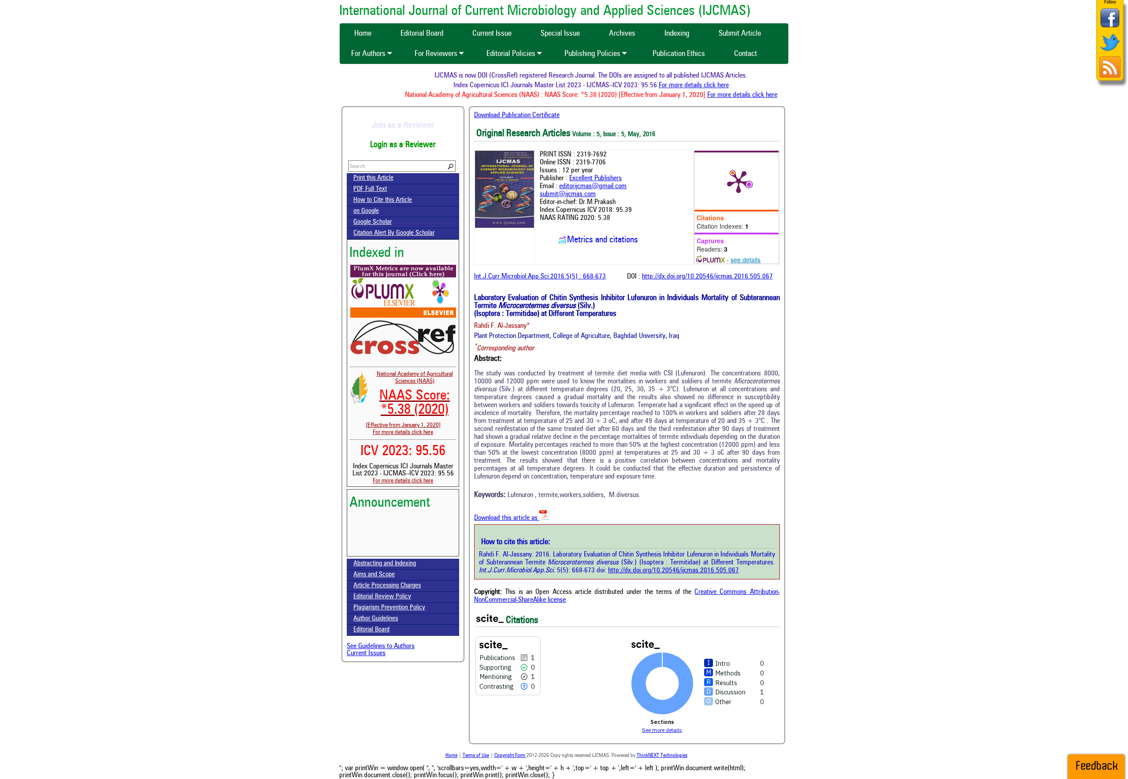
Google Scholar (372, 222)
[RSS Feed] (1110, 76)
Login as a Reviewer (403, 145)
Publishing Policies (593, 54)
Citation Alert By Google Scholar (393, 233)
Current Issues (366, 653)
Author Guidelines (375, 619)
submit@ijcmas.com (568, 194)
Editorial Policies (511, 54)
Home (451, 755)
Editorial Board (371, 630)
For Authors (369, 54)
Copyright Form (510, 755)
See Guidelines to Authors (381, 646)
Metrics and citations (602, 240)
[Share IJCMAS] (1110, 27)
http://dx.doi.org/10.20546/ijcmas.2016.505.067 (707, 276)
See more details (662, 730)
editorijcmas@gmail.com (593, 186)
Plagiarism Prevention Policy (389, 608)
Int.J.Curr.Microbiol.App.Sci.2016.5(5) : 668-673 (540, 276)
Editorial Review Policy (382, 597)
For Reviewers (437, 54)
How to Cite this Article (382, 200)
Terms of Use (476, 755)
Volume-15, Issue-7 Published (403, 551)
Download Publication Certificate (517, 115)
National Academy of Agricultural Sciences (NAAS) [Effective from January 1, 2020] (409, 399)
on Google (366, 211)
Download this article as (506, 518)
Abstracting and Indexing (384, 563)
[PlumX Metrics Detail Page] (738, 181)
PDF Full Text (370, 189)
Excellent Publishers (595, 178)
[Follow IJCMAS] (1110, 51)
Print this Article (373, 178)
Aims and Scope (374, 574)
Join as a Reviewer (403, 126)
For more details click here (707, 85)
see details (746, 259)
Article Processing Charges (387, 585)
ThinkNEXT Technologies (662, 755)
